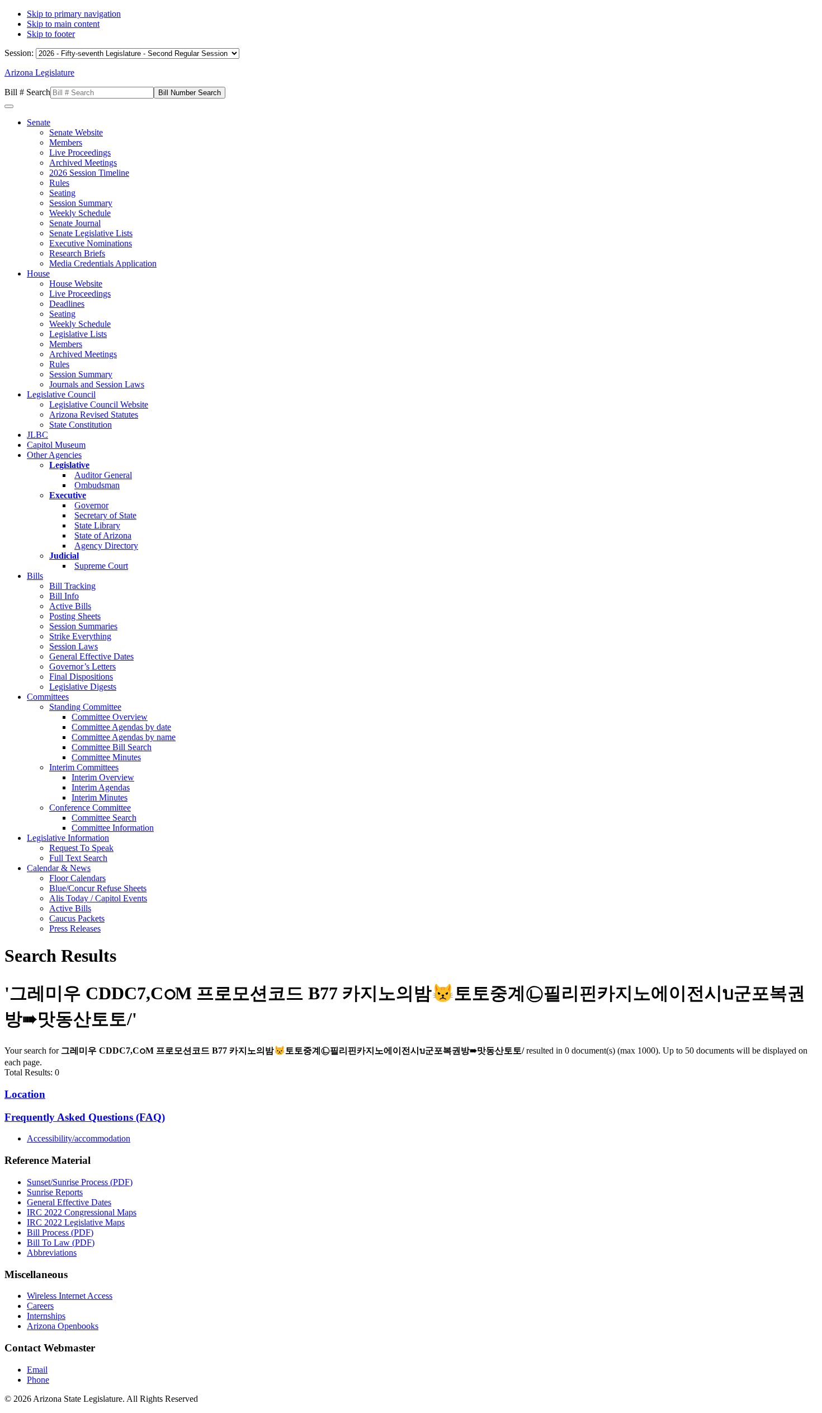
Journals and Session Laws (96, 384)
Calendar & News (59, 868)
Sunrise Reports (55, 1192)
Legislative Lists (78, 334)
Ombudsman (97, 485)
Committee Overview (110, 717)
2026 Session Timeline (89, 172)
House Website (75, 283)
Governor (91, 505)
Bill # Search (27, 92)
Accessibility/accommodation (78, 1138)
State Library (97, 525)
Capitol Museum (56, 445)
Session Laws (73, 646)
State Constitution (80, 424)
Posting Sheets (75, 616)
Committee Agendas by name (124, 737)
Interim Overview (103, 777)
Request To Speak (81, 848)
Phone (38, 1379)
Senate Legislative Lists (91, 233)
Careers (40, 1306)
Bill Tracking (72, 586)
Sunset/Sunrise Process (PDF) (80, 1182)
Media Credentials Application (103, 263)
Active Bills (70, 606)
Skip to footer (51, 34)
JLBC (37, 434)
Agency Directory (106, 545)
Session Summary (80, 203)
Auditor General (103, 475)
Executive (67, 495)
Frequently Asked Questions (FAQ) (84, 1117)
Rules (59, 183)
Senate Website (76, 132)
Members (65, 142)
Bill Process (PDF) (60, 1232)
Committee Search (104, 817)
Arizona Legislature (39, 72)
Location (24, 1094)
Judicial (64, 555)
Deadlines (66, 303)
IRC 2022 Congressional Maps (81, 1212)
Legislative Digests (82, 686)
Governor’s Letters (82, 666)
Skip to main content (63, 24)
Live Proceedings (80, 152)
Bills (35, 576)
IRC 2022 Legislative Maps (76, 1222)
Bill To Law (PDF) (61, 1242)
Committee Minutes (106, 757)
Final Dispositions (81, 676)
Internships (46, 1316)
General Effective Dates (91, 656)
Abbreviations (52, 1252)
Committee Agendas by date (121, 727)
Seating (62, 193)
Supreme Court (101, 565)
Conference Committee (90, 807)
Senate (38, 122)
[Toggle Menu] (8, 106)
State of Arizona (102, 535)
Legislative (69, 465)
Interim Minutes (99, 797)
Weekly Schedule (80, 213)
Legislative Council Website (98, 404)
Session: (20, 53)
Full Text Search (78, 858)
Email (37, 1369)
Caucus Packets (77, 918)
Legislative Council (61, 394)
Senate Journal (75, 223)
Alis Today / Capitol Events (98, 898)
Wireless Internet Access (69, 1295)
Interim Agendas (101, 787)
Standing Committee (85, 707)
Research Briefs (77, 253)
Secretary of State (105, 515)
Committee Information (113, 827)
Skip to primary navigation (74, 13)
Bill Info (64, 596)
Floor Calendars (77, 878)
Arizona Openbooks (62, 1326)
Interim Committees (84, 767)
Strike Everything (80, 636)
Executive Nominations (90, 243)
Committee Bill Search (112, 747)
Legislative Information (68, 838)
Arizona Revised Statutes (93, 414)
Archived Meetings (83, 162)
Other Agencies (54, 455)
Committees (48, 696)
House (38, 273)
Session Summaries (83, 626)
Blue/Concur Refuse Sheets (98, 888)
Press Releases (75, 928)
